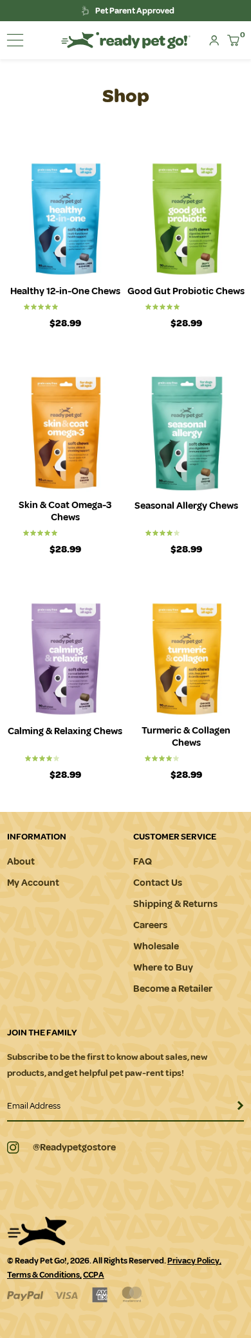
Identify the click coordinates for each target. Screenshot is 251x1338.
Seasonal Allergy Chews (186, 506)
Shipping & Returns (175, 904)
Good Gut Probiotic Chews (186, 291)
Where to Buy (163, 968)
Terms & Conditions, (44, 1275)
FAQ (142, 862)
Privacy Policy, (194, 1261)
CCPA (93, 1275)
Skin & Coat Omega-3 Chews (65, 511)
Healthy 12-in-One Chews (65, 291)
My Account (33, 883)
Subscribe (233, 1110)
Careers (150, 925)
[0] (233, 40)
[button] (15, 40)
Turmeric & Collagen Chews (186, 737)
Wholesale (156, 946)
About (21, 862)
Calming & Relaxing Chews (65, 731)
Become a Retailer (172, 989)
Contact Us (157, 883)
